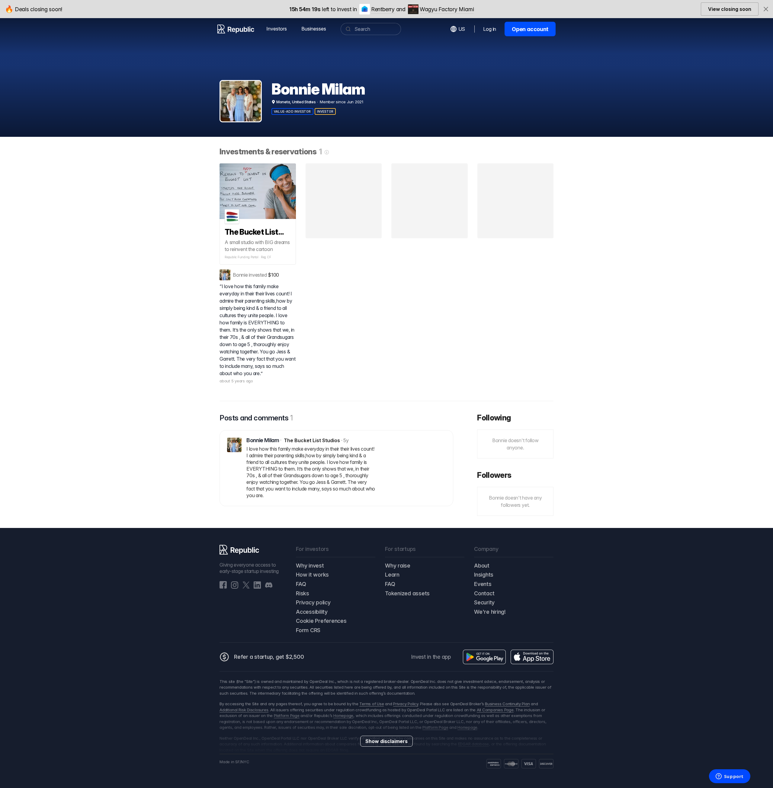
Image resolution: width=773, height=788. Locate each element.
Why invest (310, 565)
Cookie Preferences (321, 621)
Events (483, 584)
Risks (302, 593)
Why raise (397, 565)
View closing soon (729, 9)
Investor (325, 111)
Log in (489, 29)
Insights (483, 574)
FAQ (301, 584)
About (481, 565)
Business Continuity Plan (507, 703)
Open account (530, 29)
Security (484, 602)
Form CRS (308, 630)
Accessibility (312, 612)
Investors (276, 29)
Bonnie (240, 275)
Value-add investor (292, 111)
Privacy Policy (405, 703)
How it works (312, 574)
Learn (392, 574)
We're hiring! (490, 612)
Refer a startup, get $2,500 (269, 657)
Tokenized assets (407, 593)
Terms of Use (371, 703)
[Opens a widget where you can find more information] (729, 776)
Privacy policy (313, 602)
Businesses (313, 29)
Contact (484, 593)
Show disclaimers (386, 741)
